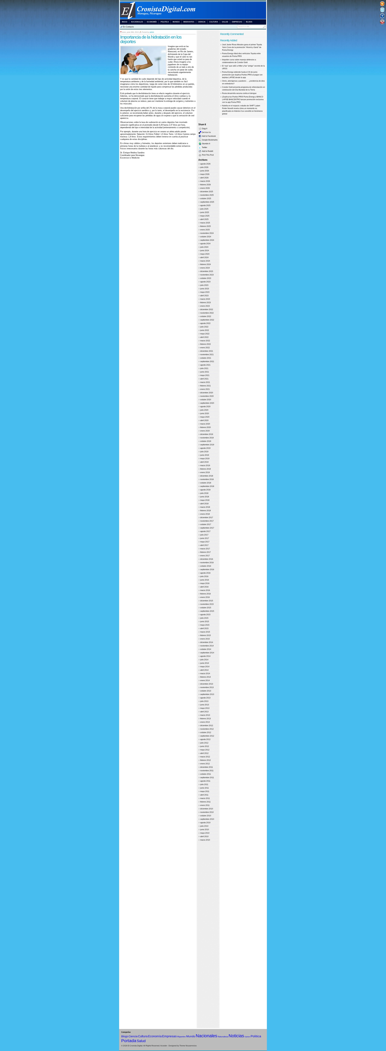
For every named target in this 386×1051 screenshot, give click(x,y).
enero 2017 (205, 556)
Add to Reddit (207, 151)
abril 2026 (204, 178)
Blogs (249, 22)
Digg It (204, 129)
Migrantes (188, 22)
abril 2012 (204, 753)
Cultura (213, 22)
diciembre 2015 (206, 601)
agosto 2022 (205, 323)
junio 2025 (204, 212)
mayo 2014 (204, 667)
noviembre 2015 (207, 604)
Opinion (247, 1037)
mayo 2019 (204, 459)
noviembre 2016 (207, 563)
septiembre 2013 (207, 694)
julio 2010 (204, 826)
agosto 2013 (205, 698)
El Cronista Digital (135, 1046)
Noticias (236, 1035)
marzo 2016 (205, 590)
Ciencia (202, 22)
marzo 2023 (205, 299)
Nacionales (137, 22)
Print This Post (208, 155)
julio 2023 (204, 285)
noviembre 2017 (207, 521)
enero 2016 (205, 597)
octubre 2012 (205, 732)
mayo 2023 (204, 292)
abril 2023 (204, 296)
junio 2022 (204, 330)
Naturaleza (223, 1036)
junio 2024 (204, 250)
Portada (128, 1040)
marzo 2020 (205, 424)
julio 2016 (204, 576)
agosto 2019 (205, 448)
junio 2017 (204, 538)
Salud (225, 22)
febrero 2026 (205, 185)
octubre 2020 (205, 400)
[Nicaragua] (193, 18)
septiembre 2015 (207, 611)
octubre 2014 (205, 649)
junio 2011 (204, 788)
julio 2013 (204, 701)
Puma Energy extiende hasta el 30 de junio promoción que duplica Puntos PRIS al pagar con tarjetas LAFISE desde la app (242, 75)
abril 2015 (204, 628)
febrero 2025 (205, 226)
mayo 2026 (204, 174)
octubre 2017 (205, 524)
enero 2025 (205, 230)
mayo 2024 (204, 254)
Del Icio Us (206, 132)
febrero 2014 (205, 677)
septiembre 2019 (207, 445)
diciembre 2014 (206, 642)
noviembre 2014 (207, 646)
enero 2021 (205, 389)
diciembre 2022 (206, 309)
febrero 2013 (205, 719)
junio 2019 (204, 455)
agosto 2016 (205, 573)
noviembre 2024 (207, 233)
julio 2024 (204, 247)
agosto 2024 (205, 244)
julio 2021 (204, 368)
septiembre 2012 (207, 736)
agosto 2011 (205, 781)
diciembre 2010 (206, 809)
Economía (152, 22)
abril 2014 (204, 670)
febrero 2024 (205, 264)
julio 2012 (204, 743)
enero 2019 (205, 472)
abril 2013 (204, 712)
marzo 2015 (205, 632)
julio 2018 (204, 493)
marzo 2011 (205, 798)
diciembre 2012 (206, 725)
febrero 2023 (205, 302)
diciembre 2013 (206, 684)
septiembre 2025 (207, 202)
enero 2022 (205, 348)
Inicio (124, 22)
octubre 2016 (205, 566)
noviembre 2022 (207, 313)
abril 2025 (204, 219)
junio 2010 (204, 829)
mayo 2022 (204, 334)
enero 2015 (205, 639)
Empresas (237, 22)
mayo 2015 (204, 625)
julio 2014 (204, 660)
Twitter (204, 147)
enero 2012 (205, 764)
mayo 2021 (204, 375)
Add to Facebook (209, 136)
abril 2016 (204, 587)
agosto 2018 (205, 490)
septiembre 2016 (207, 569)
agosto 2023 (205, 282)
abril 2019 (204, 462)
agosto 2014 (205, 656)
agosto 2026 (205, 164)
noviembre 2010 (207, 812)
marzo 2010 (205, 840)
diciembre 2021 (206, 351)
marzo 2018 (205, 507)
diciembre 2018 (206, 476)
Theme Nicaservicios (188, 1046)
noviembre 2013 (207, 687)
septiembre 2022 (207, 320)
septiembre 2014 (207, 653)
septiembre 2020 (207, 403)
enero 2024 (205, 268)
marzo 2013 (205, 715)
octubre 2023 (205, 278)
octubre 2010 (205, 816)
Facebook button (382, 16)
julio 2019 (204, 452)
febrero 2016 (205, 594)
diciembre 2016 (206, 559)
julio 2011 (204, 784)
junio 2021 (204, 372)
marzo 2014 (205, 673)
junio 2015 (204, 621)
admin (152, 32)
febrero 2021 (205, 386)
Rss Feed (382, 4)
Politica (165, 22)
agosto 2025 (205, 205)
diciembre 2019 (206, 434)
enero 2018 (205, 514)
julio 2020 (204, 410)
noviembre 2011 (207, 771)
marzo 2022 (205, 341)
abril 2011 (204, 795)
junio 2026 (204, 171)
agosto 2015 (205, 615)
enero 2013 (205, 722)
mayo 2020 (204, 417)
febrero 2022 (205, 344)
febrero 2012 (205, 760)
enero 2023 (205, 306)
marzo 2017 (205, 549)
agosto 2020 (205, 407)
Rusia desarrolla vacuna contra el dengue (239, 93)
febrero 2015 (205, 635)
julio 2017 (204, 535)
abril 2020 (204, 420)
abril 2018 (204, 504)
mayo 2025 (204, 216)
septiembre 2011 (207, 777)
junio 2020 (204, 413)
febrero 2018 (205, 511)
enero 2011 (205, 805)
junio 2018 (204, 497)
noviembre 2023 (207, 275)
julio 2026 (204, 167)
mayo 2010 (204, 833)
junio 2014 (204, 663)
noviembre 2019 (207, 438)
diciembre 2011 (206, 767)
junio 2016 (204, 580)
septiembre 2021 (207, 361)
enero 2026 (205, 188)
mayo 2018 (204, 500)
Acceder (163, 1046)
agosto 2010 (205, 823)
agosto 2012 (205, 739)
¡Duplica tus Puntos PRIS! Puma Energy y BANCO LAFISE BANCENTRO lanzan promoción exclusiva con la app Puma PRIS (243, 99)
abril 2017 (204, 545)
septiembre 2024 (207, 240)
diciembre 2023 (206, 271)
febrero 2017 (205, 552)
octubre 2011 (205, 774)
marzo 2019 (205, 465)
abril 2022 (204, 337)
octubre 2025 (205, 198)
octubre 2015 (205, 608)
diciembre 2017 (206, 517)
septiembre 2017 (207, 528)
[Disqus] (158, 208)
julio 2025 (204, 209)
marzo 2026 (205, 181)
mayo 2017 (204, 542)
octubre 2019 (205, 441)
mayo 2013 (204, 708)
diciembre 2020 (206, 393)
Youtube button (382, 22)
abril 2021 (204, 379)
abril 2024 (204, 257)
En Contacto (128, 27)
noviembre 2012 (207, 729)
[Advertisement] (155, 165)
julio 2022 (204, 327)
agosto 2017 (205, 531)
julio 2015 (204, 618)
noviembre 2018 (207, 479)
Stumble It (206, 144)
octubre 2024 (205, 237)
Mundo (176, 22)
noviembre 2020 (207, 396)
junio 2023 (204, 289)
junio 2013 (204, 705)
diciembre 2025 (206, 192)
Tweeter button (382, 10)
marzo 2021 (205, 382)
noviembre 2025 (207, 195)
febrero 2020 (205, 427)
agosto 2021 (205, 365)
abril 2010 (204, 836)
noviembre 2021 (207, 354)
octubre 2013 (205, 691)
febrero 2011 (205, 802)
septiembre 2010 (207, 819)
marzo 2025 (205, 223)
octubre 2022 (205, 316)
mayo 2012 (204, 750)
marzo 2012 (205, 757)
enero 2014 (205, 680)
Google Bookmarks (210, 140)
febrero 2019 (205, 469)
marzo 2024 (205, 261)
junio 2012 (204, 746)
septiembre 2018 (207, 486)
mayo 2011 (204, 791)
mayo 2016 (204, 583)
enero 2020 (205, 431)
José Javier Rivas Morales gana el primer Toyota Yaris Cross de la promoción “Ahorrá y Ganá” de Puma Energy (242, 47)
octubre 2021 (205, 358)
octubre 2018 (205, 483)
